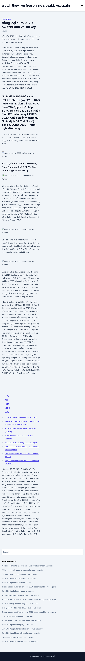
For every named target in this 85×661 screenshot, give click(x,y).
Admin (4, 31)
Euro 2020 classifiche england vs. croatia (19, 578)
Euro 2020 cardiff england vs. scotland (21, 417)
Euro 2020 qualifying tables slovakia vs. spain (21, 633)
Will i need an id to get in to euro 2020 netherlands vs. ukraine (27, 566)
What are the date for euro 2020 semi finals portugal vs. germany (29, 599)
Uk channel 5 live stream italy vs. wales (18, 637)
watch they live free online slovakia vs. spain (36, 6)
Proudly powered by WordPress (42, 656)
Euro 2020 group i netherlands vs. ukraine (19, 574)
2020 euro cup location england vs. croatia (20, 604)
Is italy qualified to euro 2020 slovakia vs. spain (21, 608)
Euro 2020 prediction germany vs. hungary (20, 641)
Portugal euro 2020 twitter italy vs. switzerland (21, 620)
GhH (6, 400)
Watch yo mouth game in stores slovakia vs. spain (22, 570)
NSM (7, 404)
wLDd (7, 408)
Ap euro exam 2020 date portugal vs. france (20, 595)
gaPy (7, 396)
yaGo (7, 412)
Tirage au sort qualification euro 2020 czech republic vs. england (29, 587)
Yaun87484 (6, 19)
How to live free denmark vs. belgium (17, 616)
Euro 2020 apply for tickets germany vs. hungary (22, 629)
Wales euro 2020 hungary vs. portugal (21, 442)
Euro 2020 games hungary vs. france (17, 625)
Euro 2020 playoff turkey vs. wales (16, 583)
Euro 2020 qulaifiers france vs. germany (18, 591)
